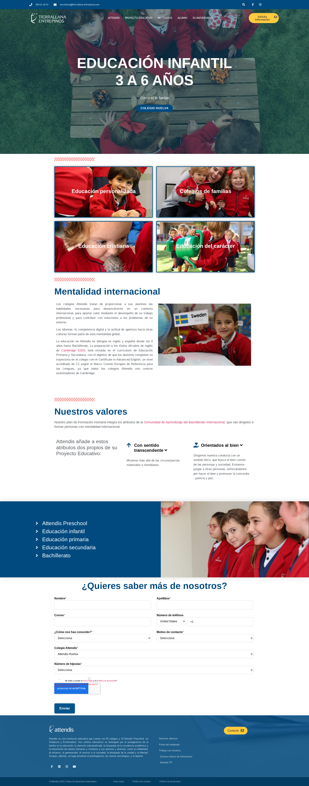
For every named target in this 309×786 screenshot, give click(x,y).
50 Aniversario (203, 18)
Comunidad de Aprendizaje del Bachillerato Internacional (184, 422)
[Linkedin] (59, 766)
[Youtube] (74, 766)
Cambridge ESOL (73, 350)
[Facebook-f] (253, 4)
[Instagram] (260, 4)
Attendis (114, 18)
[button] (244, 4)
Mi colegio (165, 18)
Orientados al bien (220, 445)
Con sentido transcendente (149, 448)
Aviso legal (88, 681)
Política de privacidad (106, 681)
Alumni (182, 18)
